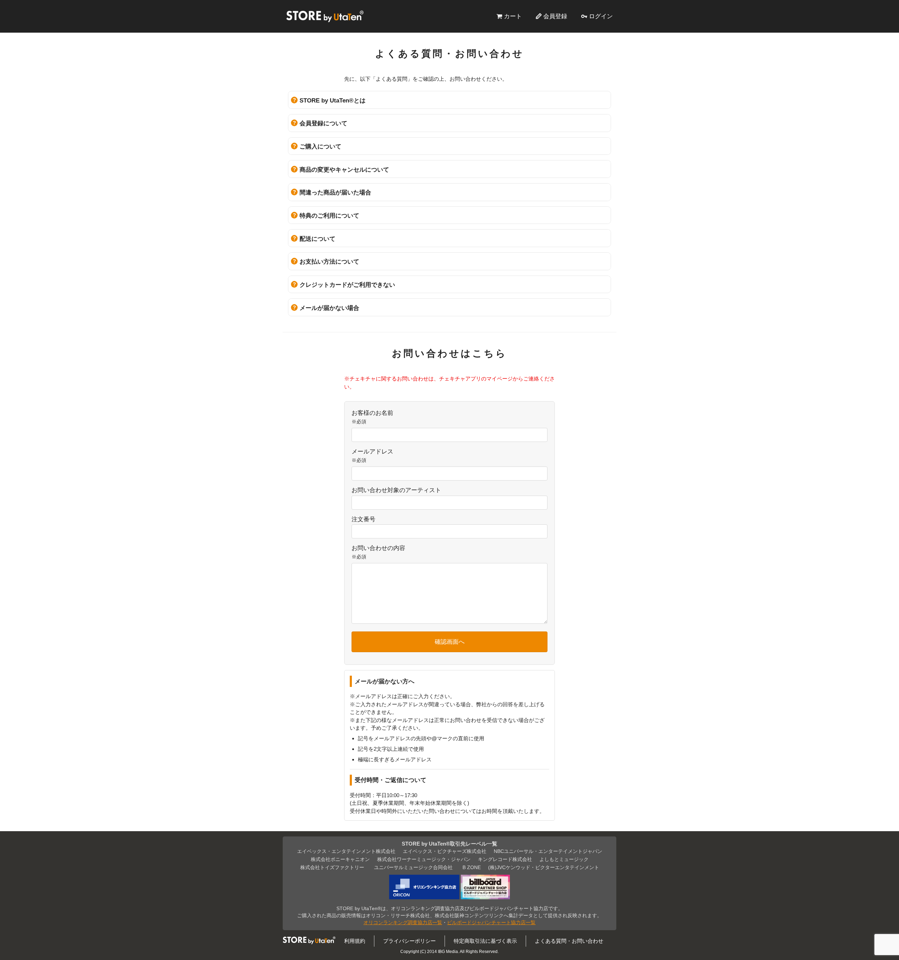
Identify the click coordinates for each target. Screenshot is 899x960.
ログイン (601, 16)
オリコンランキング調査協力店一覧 (402, 922)
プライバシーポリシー (409, 941)
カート (513, 16)
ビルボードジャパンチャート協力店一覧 (491, 922)
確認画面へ (450, 641)
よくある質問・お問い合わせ (569, 941)
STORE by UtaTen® (324, 16)
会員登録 (555, 16)
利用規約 (354, 941)
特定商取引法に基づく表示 (485, 941)
